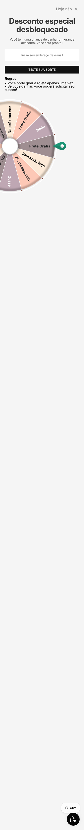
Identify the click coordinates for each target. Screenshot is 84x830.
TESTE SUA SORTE (42, 69)
